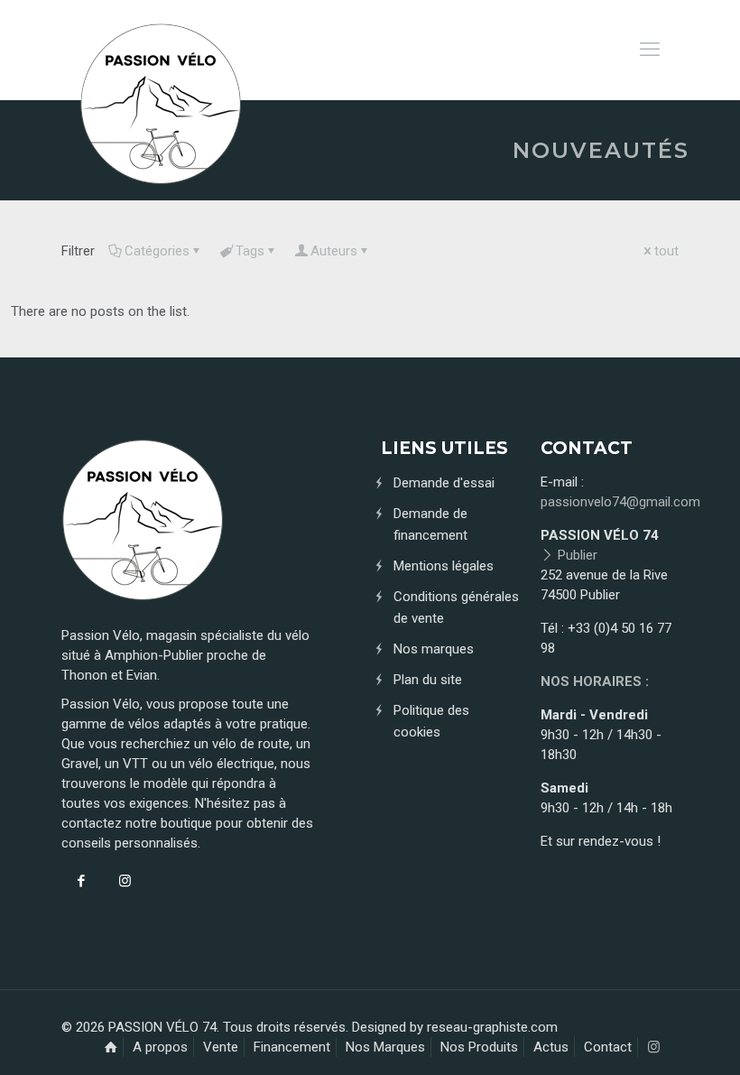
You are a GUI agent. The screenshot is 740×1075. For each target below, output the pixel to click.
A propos (160, 1047)
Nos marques (433, 649)
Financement (292, 1047)
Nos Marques (385, 1047)
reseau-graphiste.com (492, 1027)
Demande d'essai (444, 483)
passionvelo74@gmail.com (620, 502)
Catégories (157, 251)
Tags (250, 251)
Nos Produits (479, 1047)
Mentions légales (443, 566)
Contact (608, 1047)
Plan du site (427, 680)
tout (666, 251)
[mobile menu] (649, 49)
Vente (220, 1047)
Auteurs (333, 251)
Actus (551, 1047)
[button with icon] (80, 881)
